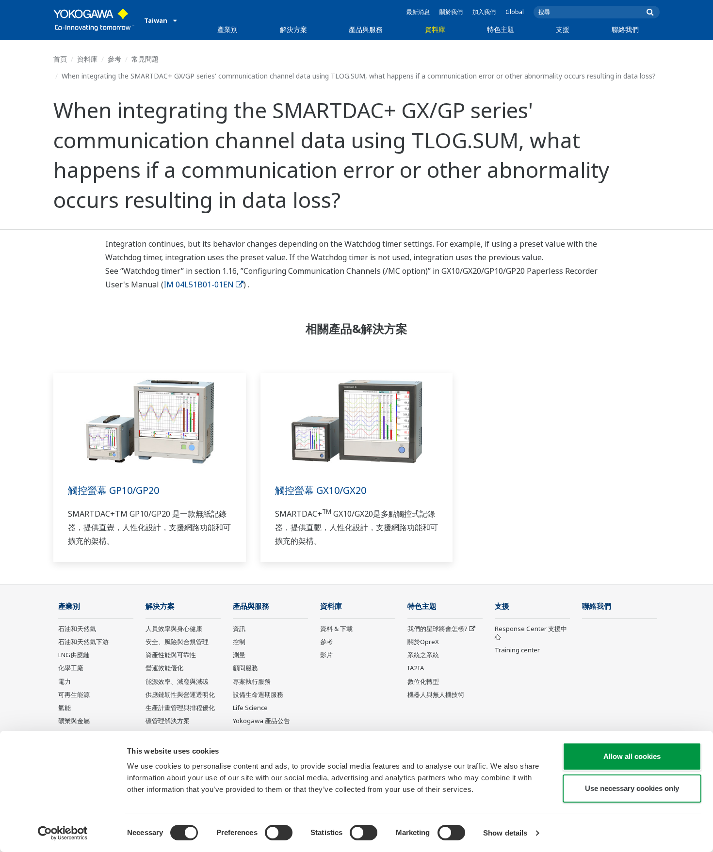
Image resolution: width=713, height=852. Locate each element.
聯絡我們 (625, 29)
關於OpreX (423, 641)
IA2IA (415, 667)
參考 (114, 58)
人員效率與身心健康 (174, 628)
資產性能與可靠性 (171, 654)
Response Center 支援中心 (531, 632)
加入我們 (484, 12)
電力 (64, 681)
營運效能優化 (164, 667)
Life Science (250, 707)
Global (514, 12)
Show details (505, 833)
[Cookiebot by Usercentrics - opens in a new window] (62, 833)
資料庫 (435, 29)
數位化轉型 (423, 681)
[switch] (278, 832)
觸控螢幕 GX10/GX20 (320, 490)
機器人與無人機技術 (435, 694)
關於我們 (451, 12)
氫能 (64, 707)
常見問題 (145, 58)
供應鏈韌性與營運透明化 (180, 694)
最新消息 (418, 12)
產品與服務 (366, 29)
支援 (562, 29)
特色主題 (500, 29)
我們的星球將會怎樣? (437, 628)
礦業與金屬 (74, 720)
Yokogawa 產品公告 (261, 720)
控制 (239, 641)
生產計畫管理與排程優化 (180, 707)
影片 (326, 654)
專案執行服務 (252, 681)
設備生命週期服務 (258, 694)
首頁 (60, 58)
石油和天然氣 (77, 628)
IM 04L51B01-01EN (198, 284)
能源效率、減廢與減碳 (177, 681)
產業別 (227, 29)
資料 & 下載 (336, 628)
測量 (239, 654)
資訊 (239, 628)
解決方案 (293, 29)
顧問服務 (245, 667)
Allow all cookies (632, 756)
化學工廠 (70, 667)
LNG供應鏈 (73, 654)
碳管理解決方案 (168, 720)
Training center (517, 650)
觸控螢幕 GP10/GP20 (113, 490)
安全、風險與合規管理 (177, 641)
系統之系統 (423, 654)
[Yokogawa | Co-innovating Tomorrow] (93, 20)
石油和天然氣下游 (83, 641)
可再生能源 (74, 694)
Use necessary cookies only (632, 788)
